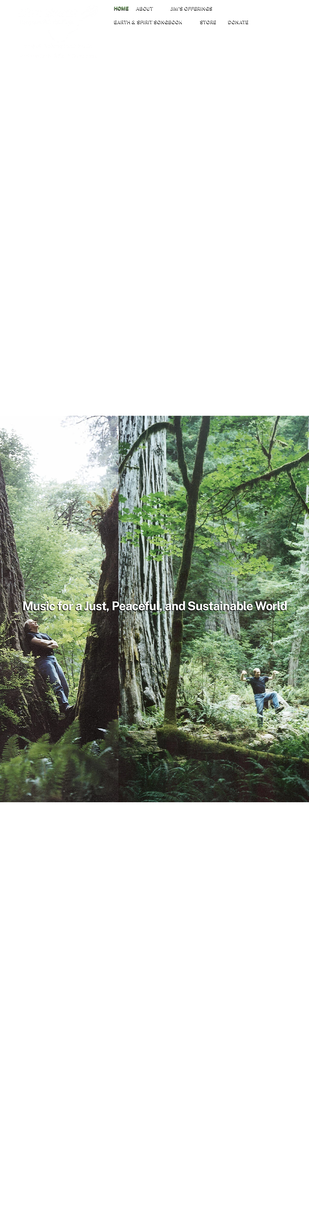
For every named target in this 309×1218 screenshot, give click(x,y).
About (144, 8)
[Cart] (270, 15)
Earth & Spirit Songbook (148, 22)
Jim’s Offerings (192, 8)
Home (121, 8)
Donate (238, 22)
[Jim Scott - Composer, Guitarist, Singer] (63, 57)
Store (208, 22)
